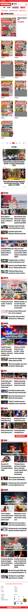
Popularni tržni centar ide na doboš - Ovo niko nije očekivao (7, 304)
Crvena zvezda (17, 378)
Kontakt (2, 597)
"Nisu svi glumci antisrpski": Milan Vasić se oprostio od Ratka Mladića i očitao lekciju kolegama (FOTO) (16, 479)
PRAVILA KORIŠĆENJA (4, 599)
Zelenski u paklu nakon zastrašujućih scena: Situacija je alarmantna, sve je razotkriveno (19, 432)
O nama (2, 595)
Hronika (14, 331)
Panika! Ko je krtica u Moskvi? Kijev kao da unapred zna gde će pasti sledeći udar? (7, 420)
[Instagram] (25, 597)
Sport (15, 586)
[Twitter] (20, 597)
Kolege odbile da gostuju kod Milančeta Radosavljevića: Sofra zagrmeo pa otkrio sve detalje (14, 547)
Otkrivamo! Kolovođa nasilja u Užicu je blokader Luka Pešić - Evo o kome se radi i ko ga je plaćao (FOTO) (14, 163)
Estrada (14, 543)
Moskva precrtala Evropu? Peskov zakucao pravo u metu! (7, 432)
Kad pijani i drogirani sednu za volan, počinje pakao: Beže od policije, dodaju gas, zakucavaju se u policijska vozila (7, 351)
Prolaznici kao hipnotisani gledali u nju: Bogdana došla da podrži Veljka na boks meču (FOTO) (7, 562)
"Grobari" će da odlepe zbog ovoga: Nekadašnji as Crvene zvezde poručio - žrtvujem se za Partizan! (17, 403)
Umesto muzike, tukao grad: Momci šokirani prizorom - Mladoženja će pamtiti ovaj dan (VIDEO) (16, 318)
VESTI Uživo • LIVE (17, 607)
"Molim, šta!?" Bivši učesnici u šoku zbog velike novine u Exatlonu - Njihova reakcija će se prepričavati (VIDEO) (20, 253)
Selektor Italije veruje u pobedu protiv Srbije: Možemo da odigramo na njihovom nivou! (6, 384)
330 (16, 143)
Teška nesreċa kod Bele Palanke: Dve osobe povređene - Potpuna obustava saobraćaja (19, 350)
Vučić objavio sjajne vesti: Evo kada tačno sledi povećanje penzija (14, 289)
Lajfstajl (14, 497)
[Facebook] (16, 597)
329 (13, 143)
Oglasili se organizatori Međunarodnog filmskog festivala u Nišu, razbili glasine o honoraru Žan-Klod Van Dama (14, 452)
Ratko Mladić (4, 10)
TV (1, 589)
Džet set (16, 591)
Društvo (14, 285)
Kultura (14, 448)
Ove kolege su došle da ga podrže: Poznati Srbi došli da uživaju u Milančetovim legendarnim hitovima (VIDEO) (20, 563)
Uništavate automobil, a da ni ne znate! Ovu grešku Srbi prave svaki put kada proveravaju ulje (20, 305)
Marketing (2, 594)
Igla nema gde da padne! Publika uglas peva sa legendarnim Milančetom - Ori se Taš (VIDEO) (17, 572)
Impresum (3, 598)
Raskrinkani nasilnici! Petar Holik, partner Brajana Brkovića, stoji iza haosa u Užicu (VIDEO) (16, 227)
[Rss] (20, 599)
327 (7, 143)
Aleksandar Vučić (13, 10)
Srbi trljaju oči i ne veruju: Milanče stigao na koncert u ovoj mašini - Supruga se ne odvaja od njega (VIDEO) (17, 577)
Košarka (2, 378)
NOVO (4, 7)
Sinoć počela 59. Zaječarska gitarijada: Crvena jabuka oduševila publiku (7, 467)
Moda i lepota (3, 511)
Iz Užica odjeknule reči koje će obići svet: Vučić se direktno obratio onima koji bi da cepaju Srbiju (14, 205)
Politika (8, 7)
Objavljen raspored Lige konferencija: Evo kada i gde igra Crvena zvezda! (19, 383)
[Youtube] (16, 599)
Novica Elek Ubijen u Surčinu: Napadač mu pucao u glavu (14, 335)
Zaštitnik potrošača (5, 299)
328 (10, 143)
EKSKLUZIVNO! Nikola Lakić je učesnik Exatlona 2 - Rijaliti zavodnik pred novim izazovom (7, 252)
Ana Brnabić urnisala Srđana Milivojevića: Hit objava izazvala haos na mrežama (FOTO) (17, 233)
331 (19, 143)
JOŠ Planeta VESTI (20, 436)
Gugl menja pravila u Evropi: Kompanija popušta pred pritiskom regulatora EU (17, 529)
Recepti (15, 511)
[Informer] (18, 4)
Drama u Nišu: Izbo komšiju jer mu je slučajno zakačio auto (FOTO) (16, 359)
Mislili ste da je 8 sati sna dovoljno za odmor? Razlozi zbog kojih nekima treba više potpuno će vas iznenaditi (17, 524)
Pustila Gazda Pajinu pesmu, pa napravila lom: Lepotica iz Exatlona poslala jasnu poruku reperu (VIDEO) (17, 272)
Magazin (16, 590)
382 (24, 143)
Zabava (16, 589)
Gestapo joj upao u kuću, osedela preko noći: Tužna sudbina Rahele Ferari (17, 484)
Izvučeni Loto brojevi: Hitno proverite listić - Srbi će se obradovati (17, 312)
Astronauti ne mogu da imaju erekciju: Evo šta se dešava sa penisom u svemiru (14, 502)
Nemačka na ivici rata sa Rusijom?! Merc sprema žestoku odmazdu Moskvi (20, 420)
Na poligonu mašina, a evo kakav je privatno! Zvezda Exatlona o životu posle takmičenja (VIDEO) (16, 261)
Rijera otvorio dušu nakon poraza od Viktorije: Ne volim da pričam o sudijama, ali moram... (16, 397)
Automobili (16, 299)
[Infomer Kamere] (14, 4)
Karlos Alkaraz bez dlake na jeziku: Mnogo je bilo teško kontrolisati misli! (17, 391)
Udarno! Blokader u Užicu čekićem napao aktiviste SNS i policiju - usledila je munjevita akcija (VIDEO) (20, 220)
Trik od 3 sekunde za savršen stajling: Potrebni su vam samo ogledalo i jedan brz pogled (7, 517)
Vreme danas (22, 10)
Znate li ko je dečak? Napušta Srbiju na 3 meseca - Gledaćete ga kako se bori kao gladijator (17, 267)
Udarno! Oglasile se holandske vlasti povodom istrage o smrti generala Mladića (7, 220)
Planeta (2, 416)
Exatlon (2, 246)
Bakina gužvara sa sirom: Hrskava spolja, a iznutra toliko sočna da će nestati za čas (20, 517)
